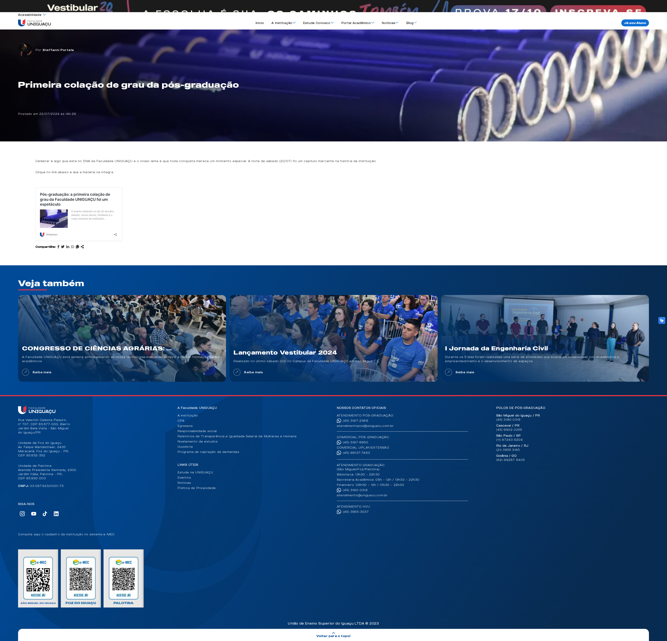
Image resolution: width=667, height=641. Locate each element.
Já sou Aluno (635, 23)
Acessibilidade (30, 14)
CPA (181, 420)
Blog (410, 22)
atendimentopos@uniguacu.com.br (365, 426)
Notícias (388, 22)
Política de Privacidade (197, 488)
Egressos (185, 426)
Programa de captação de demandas (208, 452)
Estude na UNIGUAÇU (195, 472)
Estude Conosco (317, 22)
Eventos (184, 477)
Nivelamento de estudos (198, 441)
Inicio (260, 22)
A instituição (188, 415)
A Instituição (281, 22)
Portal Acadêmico (356, 22)
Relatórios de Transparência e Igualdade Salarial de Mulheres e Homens (237, 436)
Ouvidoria (185, 446)
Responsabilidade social (197, 431)
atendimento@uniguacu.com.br (362, 495)
